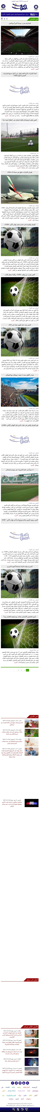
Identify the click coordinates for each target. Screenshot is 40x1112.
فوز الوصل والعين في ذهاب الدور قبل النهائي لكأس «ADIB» (19, 425)
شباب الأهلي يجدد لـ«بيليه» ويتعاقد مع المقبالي (20, 375)
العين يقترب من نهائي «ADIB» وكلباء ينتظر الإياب (20, 274)
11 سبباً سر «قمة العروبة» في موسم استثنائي (20, 470)
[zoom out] (7, 18)
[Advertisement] (20, 694)
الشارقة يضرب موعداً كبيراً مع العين (20, 23)
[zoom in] (2, 18)
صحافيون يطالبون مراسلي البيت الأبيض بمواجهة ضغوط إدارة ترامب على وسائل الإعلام (12, 804)
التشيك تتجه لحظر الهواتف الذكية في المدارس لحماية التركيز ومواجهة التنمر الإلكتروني (12, 1035)
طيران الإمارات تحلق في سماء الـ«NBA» (19, 172)
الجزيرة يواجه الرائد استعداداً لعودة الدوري (19, 566)
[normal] (4, 18)
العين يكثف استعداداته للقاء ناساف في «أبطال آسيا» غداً (20, 120)
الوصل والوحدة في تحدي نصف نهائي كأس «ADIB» (19, 224)
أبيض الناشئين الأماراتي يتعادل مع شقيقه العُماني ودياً (20, 616)
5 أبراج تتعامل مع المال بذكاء (12, 1061)
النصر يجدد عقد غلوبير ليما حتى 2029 (20, 325)
